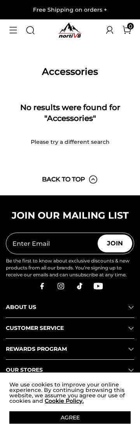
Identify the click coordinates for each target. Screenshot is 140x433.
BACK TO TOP (63, 179)
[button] (13, 30)
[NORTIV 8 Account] (109, 30)
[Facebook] (42, 286)
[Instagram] (60, 286)
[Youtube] (98, 286)
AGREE (70, 417)
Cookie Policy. (64, 400)
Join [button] (115, 243)
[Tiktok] (79, 286)
